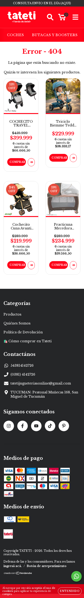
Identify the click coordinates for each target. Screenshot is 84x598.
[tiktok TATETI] (50, 426)
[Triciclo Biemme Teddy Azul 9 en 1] (73, 158)
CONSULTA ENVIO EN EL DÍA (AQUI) (42, 3)
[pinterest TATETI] (64, 426)
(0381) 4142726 (22, 374)
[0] (62, 18)
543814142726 (22, 365)
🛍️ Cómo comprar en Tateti (28, 341)
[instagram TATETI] (9, 426)
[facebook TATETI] (22, 426)
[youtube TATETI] (36, 426)
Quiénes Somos (17, 323)
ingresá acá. (13, 566)
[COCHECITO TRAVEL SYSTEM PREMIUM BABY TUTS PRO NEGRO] (31, 162)
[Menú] (75, 17)
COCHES (15, 35)
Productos (12, 314)
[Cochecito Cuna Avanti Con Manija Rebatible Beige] (31, 265)
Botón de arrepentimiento (46, 566)
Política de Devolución (23, 332)
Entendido (70, 591)
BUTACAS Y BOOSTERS (55, 35)
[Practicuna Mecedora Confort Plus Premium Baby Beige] (73, 265)
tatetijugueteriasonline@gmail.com (40, 383)
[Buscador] (50, 17)
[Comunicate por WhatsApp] (76, 576)
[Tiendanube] (18, 573)
